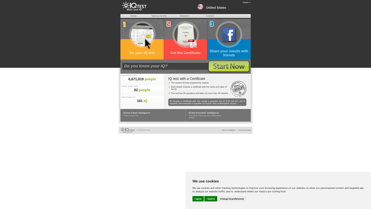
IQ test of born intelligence (136, 113)
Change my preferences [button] (232, 199)
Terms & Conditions (228, 130)
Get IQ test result (245, 130)
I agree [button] (198, 199)
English (247, 2)
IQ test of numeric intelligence (204, 113)
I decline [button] (211, 199)
